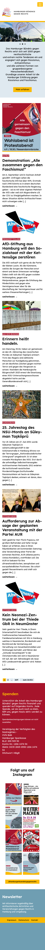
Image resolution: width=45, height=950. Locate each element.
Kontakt (34, 920)
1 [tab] (20, 44)
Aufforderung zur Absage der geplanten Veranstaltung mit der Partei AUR (22, 528)
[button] (13, 794)
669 (16, 680)
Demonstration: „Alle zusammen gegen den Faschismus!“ (22, 165)
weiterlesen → (9, 205)
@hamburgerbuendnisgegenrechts (22, 882)
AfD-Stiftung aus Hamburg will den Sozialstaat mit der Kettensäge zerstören (22, 250)
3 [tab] (25, 44)
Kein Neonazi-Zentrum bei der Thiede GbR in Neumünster (20, 619)
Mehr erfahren (22, 89)
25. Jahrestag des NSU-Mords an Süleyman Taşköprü (22, 432)
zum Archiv (28, 680)
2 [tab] (22, 44)
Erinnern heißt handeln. (15, 341)
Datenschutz (23, 920)
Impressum (11, 920)
